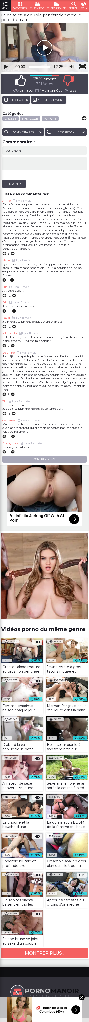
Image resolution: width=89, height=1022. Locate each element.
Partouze (30, 118)
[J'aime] (20, 80)
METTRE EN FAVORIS (51, 100)
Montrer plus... (44, 459)
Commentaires (23, 132)
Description (65, 132)
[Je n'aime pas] (68, 80)
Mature (50, 118)
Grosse (10, 118)
